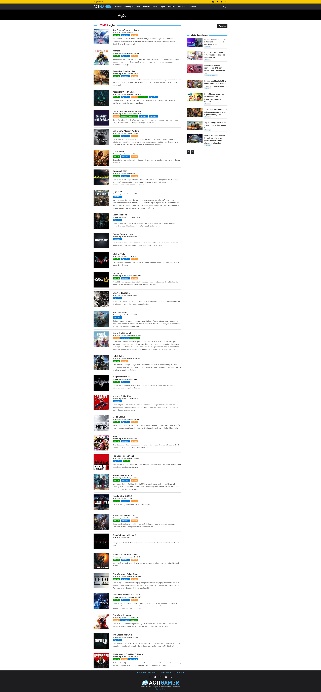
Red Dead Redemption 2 (123, 456)
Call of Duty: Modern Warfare (126, 131)
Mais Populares (199, 35)
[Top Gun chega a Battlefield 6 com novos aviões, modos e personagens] (195, 125)
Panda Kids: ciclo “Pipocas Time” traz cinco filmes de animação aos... (214, 54)
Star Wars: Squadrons (122, 615)
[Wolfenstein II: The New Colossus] (101, 668)
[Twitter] (221, 2)
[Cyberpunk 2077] (101, 184)
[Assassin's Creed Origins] (101, 85)
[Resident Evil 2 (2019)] (101, 489)
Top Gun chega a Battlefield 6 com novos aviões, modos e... (215, 125)
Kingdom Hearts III (121, 377)
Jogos (162, 7)
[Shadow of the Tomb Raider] (101, 568)
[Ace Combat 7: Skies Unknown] (101, 43)
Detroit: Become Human (123, 234)
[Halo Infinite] (101, 369)
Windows (134, 35)
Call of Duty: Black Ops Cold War (127, 111)
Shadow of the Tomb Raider (125, 554)
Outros (180, 7)
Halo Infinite (118, 356)
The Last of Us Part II (122, 635)
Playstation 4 (125, 35)
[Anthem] (101, 64)
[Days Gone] (101, 205)
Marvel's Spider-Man (122, 396)
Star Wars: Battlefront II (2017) (127, 595)
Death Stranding (120, 215)
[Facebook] (209, 2)
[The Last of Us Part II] (101, 648)
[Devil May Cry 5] (101, 267)
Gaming (128, 7)
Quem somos (166, 672)
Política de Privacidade (146, 672)
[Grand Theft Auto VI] (101, 346)
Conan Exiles (118, 151)
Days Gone (117, 191)
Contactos (192, 7)
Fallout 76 (117, 273)
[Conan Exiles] (101, 165)
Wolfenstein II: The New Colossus (128, 654)
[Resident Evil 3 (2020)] (101, 509)
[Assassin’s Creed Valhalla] (101, 105)
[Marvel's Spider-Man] (101, 410)
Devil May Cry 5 (120, 254)
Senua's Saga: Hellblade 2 (124, 535)
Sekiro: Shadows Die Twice (125, 515)
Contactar (179, 672)
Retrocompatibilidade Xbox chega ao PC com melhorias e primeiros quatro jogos (215, 83)
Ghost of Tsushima (121, 293)
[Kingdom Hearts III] (101, 390)
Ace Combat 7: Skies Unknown (126, 30)
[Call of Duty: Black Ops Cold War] (101, 125)
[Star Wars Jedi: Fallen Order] (101, 587)
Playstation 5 (153, 97)
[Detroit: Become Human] (101, 248)
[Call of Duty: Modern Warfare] (101, 144)
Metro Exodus (119, 417)
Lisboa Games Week (211, 75)
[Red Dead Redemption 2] (101, 469)
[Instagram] (213, 2)
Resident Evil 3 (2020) (122, 496)
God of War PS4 (120, 312)
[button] (224, 7)
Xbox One (116, 35)
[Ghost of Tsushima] (101, 306)
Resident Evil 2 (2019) (122, 475)
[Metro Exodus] (101, 430)
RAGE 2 (116, 436)
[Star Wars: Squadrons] (101, 628)
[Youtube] (225, 2)
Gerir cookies (160, 689)
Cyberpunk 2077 (120, 171)
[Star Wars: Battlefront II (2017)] (101, 608)
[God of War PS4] (101, 326)
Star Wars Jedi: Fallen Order (125, 574)
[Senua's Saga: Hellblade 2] (101, 548)
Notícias (118, 7)
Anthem (116, 51)
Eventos (171, 7)
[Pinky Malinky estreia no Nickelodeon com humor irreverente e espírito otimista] (195, 97)
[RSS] (217, 2)
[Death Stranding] (101, 228)
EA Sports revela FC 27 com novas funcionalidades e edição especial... (215, 41)
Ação (122, 15)
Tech (138, 7)
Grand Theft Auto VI (122, 333)
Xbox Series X (143, 97)
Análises (146, 7)
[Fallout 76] (101, 287)
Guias (155, 7)
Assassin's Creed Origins (124, 71)
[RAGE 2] (101, 450)
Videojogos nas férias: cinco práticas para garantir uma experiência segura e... (215, 112)
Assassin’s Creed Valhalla (124, 92)
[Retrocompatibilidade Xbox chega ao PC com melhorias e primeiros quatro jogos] (195, 84)
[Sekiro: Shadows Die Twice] (101, 529)
